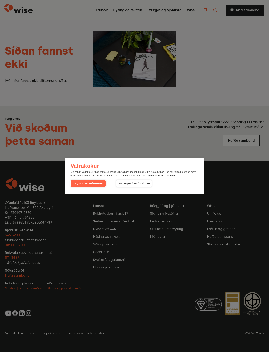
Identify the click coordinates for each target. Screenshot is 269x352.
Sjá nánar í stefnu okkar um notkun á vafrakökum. (148, 175)
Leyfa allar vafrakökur (88, 183)
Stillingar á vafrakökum (134, 183)
